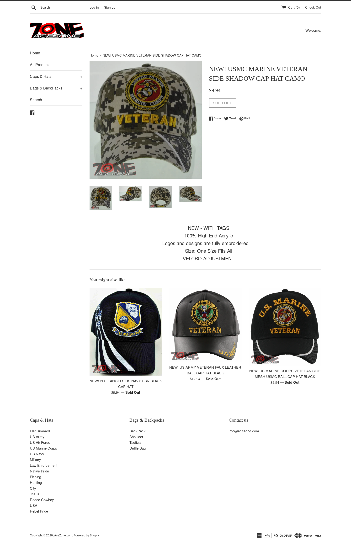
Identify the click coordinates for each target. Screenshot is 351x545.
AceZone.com (63, 535)
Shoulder (136, 436)
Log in (94, 7)
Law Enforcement (43, 465)
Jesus (34, 493)
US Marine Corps (43, 448)
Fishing (35, 476)
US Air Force (40, 442)
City (33, 488)
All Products (40, 64)
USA (33, 505)
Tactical (135, 442)
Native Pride (39, 470)
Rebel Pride (39, 511)
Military (35, 459)
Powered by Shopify (87, 535)
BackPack (137, 430)
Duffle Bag (137, 448)
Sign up (110, 7)
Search (36, 99)
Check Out (313, 7)
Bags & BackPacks (56, 88)
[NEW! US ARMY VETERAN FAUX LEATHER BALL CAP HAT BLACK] (205, 325)
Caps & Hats (56, 76)
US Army (37, 436)
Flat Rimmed (40, 430)
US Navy (37, 453)
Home (35, 53)
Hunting (36, 482)
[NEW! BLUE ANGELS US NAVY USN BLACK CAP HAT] (126, 332)
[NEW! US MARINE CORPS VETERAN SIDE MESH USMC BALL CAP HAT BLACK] (285, 327)
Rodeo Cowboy (42, 499)
